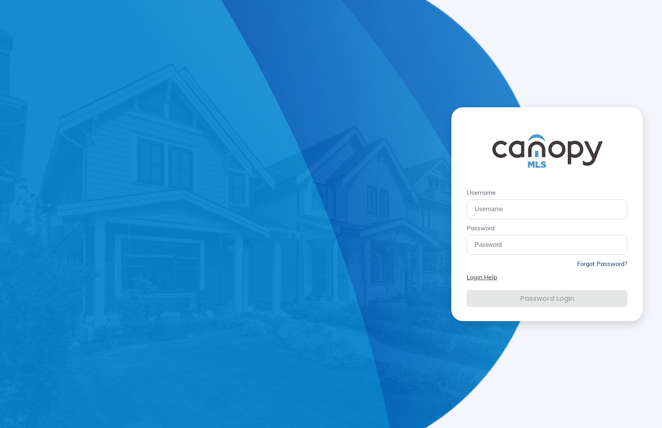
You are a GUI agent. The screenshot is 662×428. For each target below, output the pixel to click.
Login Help (482, 277)
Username (481, 192)
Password (481, 228)
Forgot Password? (602, 263)
